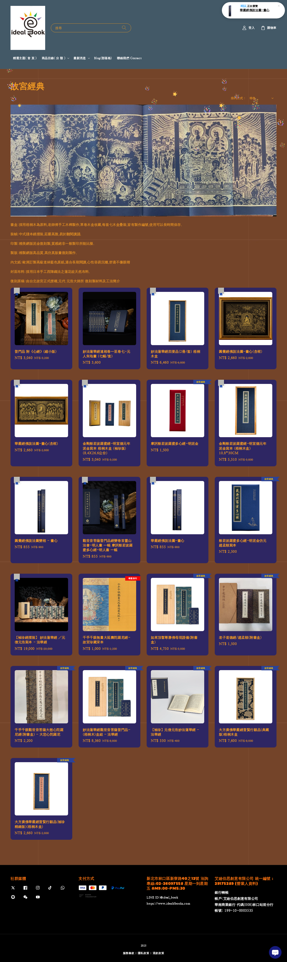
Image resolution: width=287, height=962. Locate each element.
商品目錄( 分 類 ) (54, 58)
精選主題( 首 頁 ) (25, 58)
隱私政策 (143, 953)
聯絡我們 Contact (129, 58)
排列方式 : (238, 98)
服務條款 (128, 953)
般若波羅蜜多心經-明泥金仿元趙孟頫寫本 (258, 10)
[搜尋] (124, 28)
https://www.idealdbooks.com (168, 903)
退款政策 (158, 953)
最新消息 (80, 58)
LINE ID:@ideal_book (162, 897)
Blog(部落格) (103, 58)
